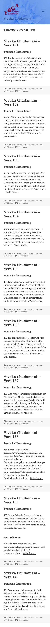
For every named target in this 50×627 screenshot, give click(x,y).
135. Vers (9, 312)
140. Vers (9, 620)
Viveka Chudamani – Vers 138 (22, 434)
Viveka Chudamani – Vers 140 (22, 575)
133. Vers (9, 203)
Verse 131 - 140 (37, 89)
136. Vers (9, 368)
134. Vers (9, 256)
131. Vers (9, 91)
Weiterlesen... (21, 80)
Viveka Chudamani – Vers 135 (22, 266)
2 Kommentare (22, 91)
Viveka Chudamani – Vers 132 (22, 102)
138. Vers (9, 489)
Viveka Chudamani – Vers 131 (22, 43)
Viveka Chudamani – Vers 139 (22, 500)
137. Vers (9, 423)
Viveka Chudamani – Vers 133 (22, 158)
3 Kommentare (22, 256)
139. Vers (9, 564)
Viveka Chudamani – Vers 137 (22, 378)
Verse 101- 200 (24, 89)
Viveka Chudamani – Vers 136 (22, 322)
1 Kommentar (22, 147)
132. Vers (9, 147)
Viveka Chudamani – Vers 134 (22, 214)
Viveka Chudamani (17, 18)
